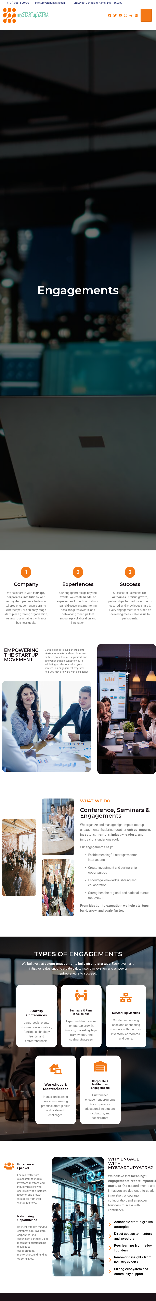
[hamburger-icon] (146, 15)
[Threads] (130, 15)
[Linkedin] (136, 15)
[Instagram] (125, 15)
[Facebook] (109, 15)
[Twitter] (115, 15)
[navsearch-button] (99, 15)
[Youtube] (120, 15)
